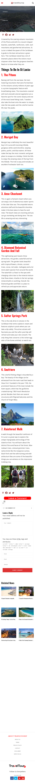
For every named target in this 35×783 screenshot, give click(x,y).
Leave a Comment (17, 498)
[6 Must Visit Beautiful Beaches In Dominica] (26, 612)
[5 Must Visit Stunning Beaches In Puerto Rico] (26, 633)
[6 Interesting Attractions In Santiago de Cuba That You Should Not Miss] (8, 633)
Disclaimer (17, 751)
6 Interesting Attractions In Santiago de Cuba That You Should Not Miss (8, 640)
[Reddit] (9, 34)
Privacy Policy (17, 745)
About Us (17, 739)
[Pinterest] (3, 34)
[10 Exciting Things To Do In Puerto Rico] (8, 612)
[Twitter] (13, 34)
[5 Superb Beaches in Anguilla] (8, 591)
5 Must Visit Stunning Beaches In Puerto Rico (26, 640)
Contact (17, 748)
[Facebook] (6, 34)
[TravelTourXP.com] (17, 3)
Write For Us (17, 754)
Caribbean (5, 11)
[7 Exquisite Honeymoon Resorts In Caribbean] (26, 591)
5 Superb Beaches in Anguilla (7, 598)
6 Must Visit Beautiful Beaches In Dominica (26, 619)
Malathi (6, 20)
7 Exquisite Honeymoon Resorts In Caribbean (26, 598)
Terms (17, 742)
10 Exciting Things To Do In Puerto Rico (8, 619)
